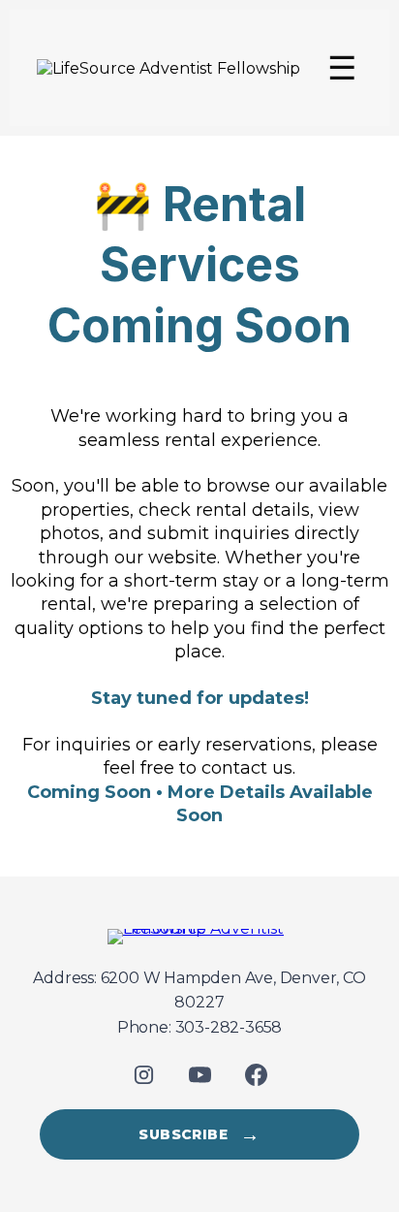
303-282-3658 (229, 1027)
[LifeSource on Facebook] (255, 1074)
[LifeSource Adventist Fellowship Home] (199, 936)
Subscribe (199, 1134)
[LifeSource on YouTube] (199, 1074)
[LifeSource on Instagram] (143, 1074)
